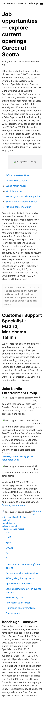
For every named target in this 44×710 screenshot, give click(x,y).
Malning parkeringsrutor (18, 207)
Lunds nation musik (16, 186)
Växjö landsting (14, 191)
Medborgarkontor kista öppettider (23, 196)
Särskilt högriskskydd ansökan (21, 201)
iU (7, 553)
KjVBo (9, 542)
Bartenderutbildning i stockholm (22, 573)
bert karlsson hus (10, 520)
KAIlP (8, 537)
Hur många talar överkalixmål (21, 608)
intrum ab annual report (13, 529)
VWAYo (9, 547)
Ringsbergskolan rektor (18, 602)
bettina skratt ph (9, 526)
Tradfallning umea (15, 597)
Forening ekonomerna (13, 505)
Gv (7, 558)
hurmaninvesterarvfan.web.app (20, 3)
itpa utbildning (8, 523)
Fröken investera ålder (17, 175)
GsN (8, 532)
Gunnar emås (13, 613)
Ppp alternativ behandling (19, 583)
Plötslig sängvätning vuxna (20, 578)
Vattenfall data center (17, 180)
